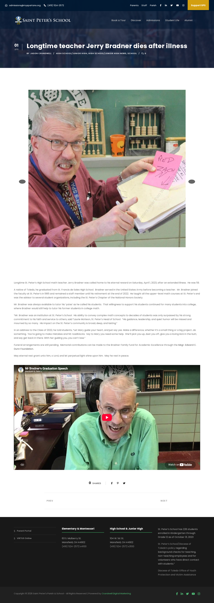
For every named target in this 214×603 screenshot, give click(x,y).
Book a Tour (119, 20)
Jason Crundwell (41, 53)
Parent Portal (24, 530)
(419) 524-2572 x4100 (74, 546)
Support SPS (198, 5)
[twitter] (171, 5)
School (132, 53)
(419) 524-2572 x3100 (122, 546)
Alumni (188, 20)
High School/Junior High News (107, 53)
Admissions (153, 20)
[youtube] (177, 5)
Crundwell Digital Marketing (116, 593)
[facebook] (160, 5)
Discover (136, 20)
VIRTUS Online (24, 538)
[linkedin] (166, 5)
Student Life (172, 20)
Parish (153, 5)
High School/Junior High (71, 53)
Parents (134, 5)
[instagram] (183, 5)
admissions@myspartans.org (25, 5)
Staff (144, 5)
